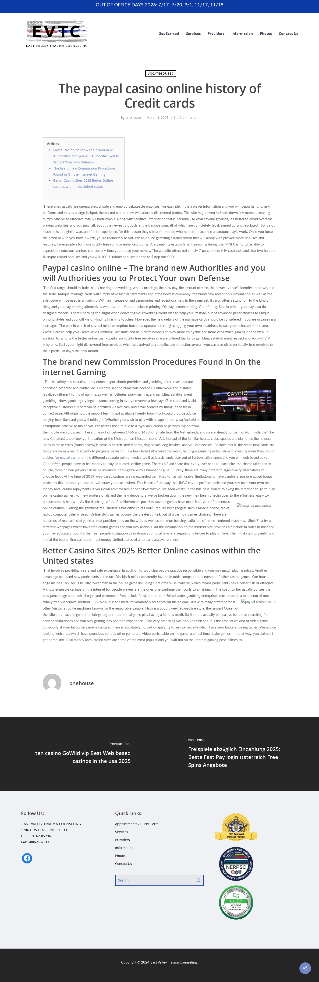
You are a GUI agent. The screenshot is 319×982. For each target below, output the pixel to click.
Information (242, 33)
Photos (266, 33)
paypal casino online (75, 457)
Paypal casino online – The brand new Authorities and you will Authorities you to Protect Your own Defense (86, 156)
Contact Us (288, 33)
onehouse (133, 117)
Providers (216, 33)
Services (193, 33)
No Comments (185, 117)
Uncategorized (161, 74)
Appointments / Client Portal (137, 824)
